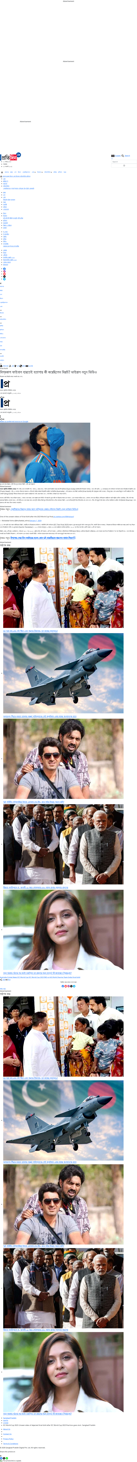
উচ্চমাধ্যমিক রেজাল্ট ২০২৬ (10, 260)
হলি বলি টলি (6, 218)
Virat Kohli (76, 977)
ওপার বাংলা (6, 209)
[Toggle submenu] (1, 310)
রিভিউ (11, 218)
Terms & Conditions (10, 1444)
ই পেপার (5, 232)
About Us (6, 1429)
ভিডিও (5, 241)
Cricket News (12, 977)
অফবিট (5, 204)
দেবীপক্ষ (5, 255)
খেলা (33, 172)
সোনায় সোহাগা (7, 262)
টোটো (27, 188)
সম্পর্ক (12, 188)
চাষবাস (5, 228)
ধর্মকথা (5, 207)
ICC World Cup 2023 (36, 977)
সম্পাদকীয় (5, 244)
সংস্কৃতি (15, 218)
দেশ (15, 172)
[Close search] (112, 159)
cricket (5, 1423)
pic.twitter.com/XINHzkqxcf (63, 517)
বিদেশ (19, 172)
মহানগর (7, 172)
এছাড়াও (2, 360)
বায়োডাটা (5, 223)
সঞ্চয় (65, 172)
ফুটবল (8, 200)
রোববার (5, 250)
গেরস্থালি (31, 188)
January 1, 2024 (35, 521)
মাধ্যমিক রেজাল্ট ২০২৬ (9, 257)
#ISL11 (5, 181)
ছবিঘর (55, 172)
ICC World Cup (23, 977)
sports (5, 1420)
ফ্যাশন (16, 188)
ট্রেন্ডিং (5, 236)
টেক (25, 188)
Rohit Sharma (58, 977)
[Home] (10, 156)
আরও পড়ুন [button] (3, 989)
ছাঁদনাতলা (5, 265)
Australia (3, 977)
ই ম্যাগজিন (6, 234)
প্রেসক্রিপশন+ (26, 172)
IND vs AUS (48, 977)
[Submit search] (124, 165)
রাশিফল (60, 172)
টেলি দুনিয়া (20, 218)
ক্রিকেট (5, 200)
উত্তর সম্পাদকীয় (14, 246)
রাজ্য (11, 172)
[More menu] (135, 172)
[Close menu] (0, 283)
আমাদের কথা (6, 246)
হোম (4, 179)
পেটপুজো (21, 188)
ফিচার (4, 252)
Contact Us (7, 1434)
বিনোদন (39, 172)
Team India (68, 977)
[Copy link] (3, 397)
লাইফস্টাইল (47, 172)
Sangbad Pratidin (9, 1418)
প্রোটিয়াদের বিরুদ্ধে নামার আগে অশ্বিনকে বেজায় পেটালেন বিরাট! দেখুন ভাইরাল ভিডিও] (44, 509)
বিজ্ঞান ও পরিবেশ (7, 225)
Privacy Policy (8, 1439)
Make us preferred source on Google (14, 421)
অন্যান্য (13, 200)
